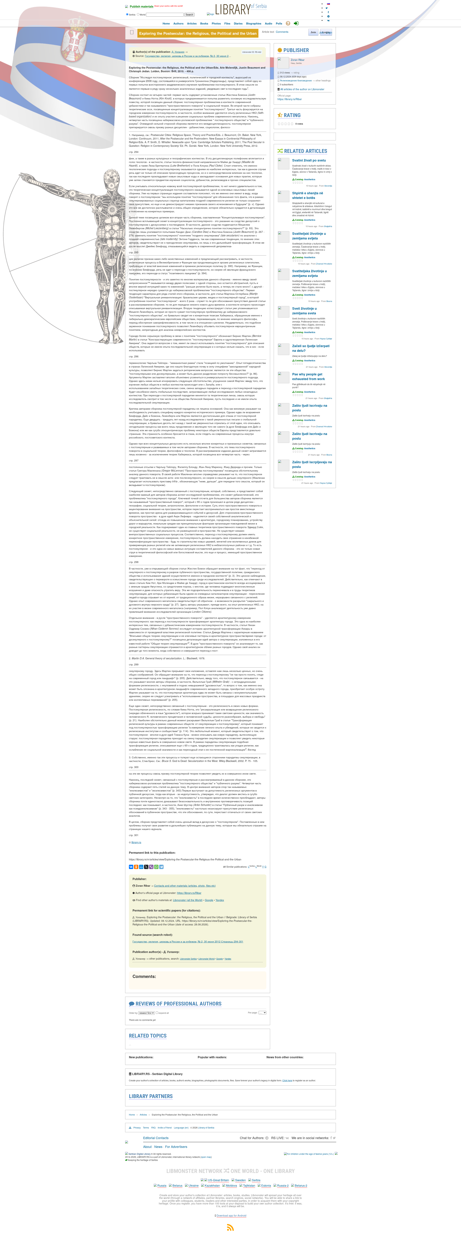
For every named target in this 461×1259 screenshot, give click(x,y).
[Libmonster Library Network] (336, 1153)
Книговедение (304, 80)
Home (132, 1114)
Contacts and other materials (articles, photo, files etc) (185, 885)
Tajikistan (249, 1185)
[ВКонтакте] (131, 867)
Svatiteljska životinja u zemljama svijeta (309, 273)
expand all (164, 1012)
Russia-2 (283, 1185)
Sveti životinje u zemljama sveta (304, 310)
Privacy (137, 1127)
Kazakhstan (212, 1185)
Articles (143, 1114)
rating (296, 72)
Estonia (266, 1185)
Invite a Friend (165, 1127)
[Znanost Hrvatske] (283, 241)
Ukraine (194, 1185)
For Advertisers (176, 1146)
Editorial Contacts (156, 1137)
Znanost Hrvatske (324, 263)
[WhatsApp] (156, 867)
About (147, 1146)
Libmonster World (206, 958)
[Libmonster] (126, 1142)
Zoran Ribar (298, 60)
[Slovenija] (283, 168)
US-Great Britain (218, 1180)
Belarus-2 (301, 1185)
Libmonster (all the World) (188, 900)
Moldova (231, 1185)
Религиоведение (288, 80)
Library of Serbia (206, 1127)
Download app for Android (231, 1215)
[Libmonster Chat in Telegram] (267, 1137)
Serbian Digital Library (140, 1153)
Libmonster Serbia (188, 958)
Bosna (329, 301)
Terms (146, 1127)
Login (329, 32)
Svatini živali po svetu (309, 160)
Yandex (220, 900)
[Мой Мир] (141, 867)
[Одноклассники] (136, 867)
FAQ (153, 1127)
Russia (161, 1185)
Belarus (177, 1185)
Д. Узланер (178, 51)
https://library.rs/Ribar (189, 893)
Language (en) (181, 1127)
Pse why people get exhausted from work (308, 376)
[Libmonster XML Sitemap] (230, 1229)
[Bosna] (283, 279)
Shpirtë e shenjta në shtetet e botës (307, 195)
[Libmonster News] (327, 7)
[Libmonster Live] (328, 20)
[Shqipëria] (283, 201)
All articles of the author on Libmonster (302, 89)
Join (321, 32)
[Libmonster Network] (309, 1153)
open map (206, 1156)
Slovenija (328, 185)
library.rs (136, 842)
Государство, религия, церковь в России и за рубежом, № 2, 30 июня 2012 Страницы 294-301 (200, 56)
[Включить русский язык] (328, 3)
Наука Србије (326, 338)
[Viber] (151, 867)
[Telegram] (161, 867)
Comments (282, 31)
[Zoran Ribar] (283, 67)
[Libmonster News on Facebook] (328, 12)
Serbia (256, 1180)
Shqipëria (328, 226)
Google (209, 900)
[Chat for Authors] (328, 16)
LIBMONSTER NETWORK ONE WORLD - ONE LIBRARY (230, 1171)
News (158, 1146)
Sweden (240, 1180)
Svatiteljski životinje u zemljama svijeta (309, 236)
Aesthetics (309, 179)
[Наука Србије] (283, 316)
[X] (146, 867)
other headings (323, 80)
